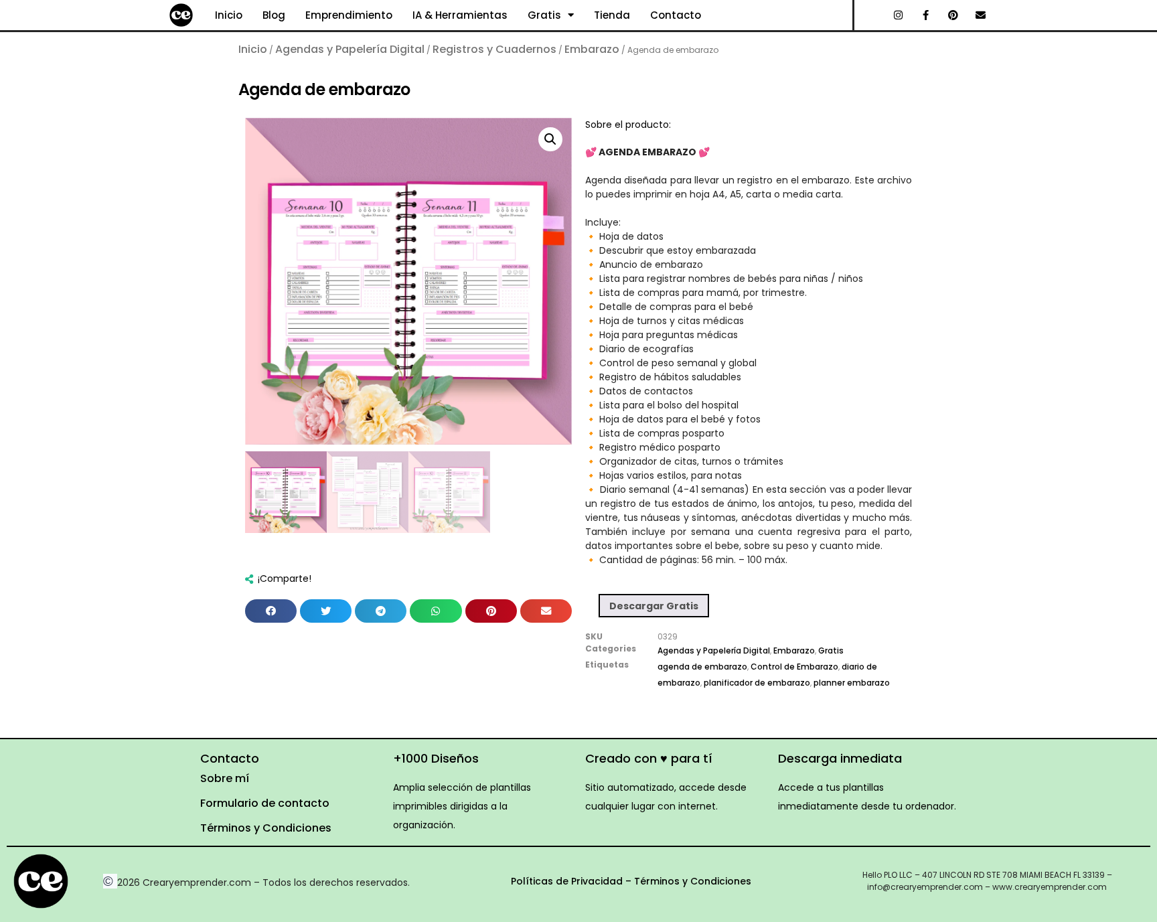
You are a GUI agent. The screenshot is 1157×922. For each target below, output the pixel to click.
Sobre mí (224, 778)
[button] (550, 139)
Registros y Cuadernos (494, 49)
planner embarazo (852, 682)
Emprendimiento (348, 15)
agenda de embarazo (702, 666)
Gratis (544, 15)
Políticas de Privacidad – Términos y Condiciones (631, 881)
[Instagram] (899, 15)
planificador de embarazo (757, 682)
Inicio (228, 15)
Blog (273, 15)
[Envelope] (981, 15)
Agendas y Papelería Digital (350, 49)
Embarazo (591, 49)
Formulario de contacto (264, 803)
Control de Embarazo (794, 666)
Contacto (675, 15)
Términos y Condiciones (265, 828)
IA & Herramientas (460, 15)
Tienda (612, 15)
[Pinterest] (953, 15)
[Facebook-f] (926, 15)
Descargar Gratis (653, 606)
